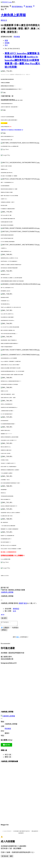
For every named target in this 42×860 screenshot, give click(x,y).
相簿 (6, 40)
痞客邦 (21, 603)
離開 (11, 856)
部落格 (7, 43)
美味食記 (16, 609)
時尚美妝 (17, 36)
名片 (6, 45)
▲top (2, 614)
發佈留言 (4, 630)
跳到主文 (4, 20)
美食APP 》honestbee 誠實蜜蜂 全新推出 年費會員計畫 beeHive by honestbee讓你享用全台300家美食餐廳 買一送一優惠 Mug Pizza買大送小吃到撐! (22, 60)
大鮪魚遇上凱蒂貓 (13, 15)
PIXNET (9, 831)
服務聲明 (21, 833)
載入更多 (4, 618)
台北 (14, 611)
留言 (25, 603)
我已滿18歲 (5, 856)
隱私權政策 (35, 831)
